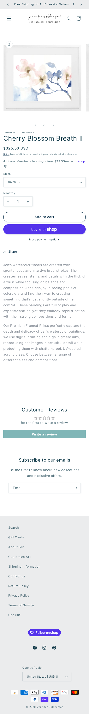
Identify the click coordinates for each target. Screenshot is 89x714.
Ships (6, 154)
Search (13, 527)
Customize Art (19, 557)
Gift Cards (16, 537)
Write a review (44, 434)
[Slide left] (35, 124)
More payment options (44, 239)
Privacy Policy (18, 595)
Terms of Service (21, 605)
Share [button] (12, 251)
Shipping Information (24, 566)
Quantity (9, 193)
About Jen (16, 547)
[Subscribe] (76, 488)
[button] (8, 18)
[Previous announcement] (7, 4)
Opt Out (14, 615)
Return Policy (18, 586)
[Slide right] (53, 124)
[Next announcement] (81, 4)
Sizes (7, 173)
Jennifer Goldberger (50, 707)
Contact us (16, 576)
